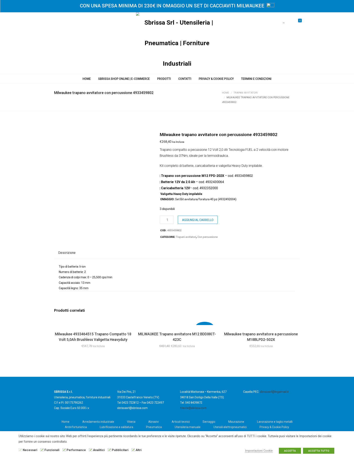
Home (87, 78)
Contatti (184, 78)
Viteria (131, 421)
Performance (76, 450)
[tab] (67, 253)
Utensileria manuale (188, 427)
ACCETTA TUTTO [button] (318, 450)
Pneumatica (154, 427)
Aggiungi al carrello (197, 220)
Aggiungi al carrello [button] (93, 323)
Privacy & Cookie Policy (216, 78)
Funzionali (51, 450)
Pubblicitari (120, 450)
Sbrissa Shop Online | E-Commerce (124, 78)
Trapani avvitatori (246, 92)
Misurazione (236, 421)
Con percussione (207, 236)
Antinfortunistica (76, 427)
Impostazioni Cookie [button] (259, 450)
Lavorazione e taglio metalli (275, 421)
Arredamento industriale (98, 421)
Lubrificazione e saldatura (116, 427)
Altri (139, 450)
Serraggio (209, 421)
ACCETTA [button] (290, 450)
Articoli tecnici (181, 421)
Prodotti (164, 78)
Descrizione (67, 253)
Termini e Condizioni (256, 78)
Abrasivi (153, 421)
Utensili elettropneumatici (230, 427)
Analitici (99, 450)
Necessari (30, 450)
